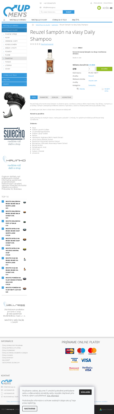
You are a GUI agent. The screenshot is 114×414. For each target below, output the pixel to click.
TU (34, 403)
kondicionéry (11, 44)
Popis (34, 97)
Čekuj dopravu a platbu (99, 402)
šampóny (9, 58)
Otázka (82, 89)
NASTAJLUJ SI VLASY (39, 20)
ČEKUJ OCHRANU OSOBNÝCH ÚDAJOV (15, 353)
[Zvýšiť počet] (96, 68)
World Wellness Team (11, 397)
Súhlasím (85, 392)
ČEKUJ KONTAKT (7, 358)
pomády (8, 51)
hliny (7, 37)
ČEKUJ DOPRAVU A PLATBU (11, 348)
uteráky (8, 65)
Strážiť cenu (107, 90)
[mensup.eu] (20, 11)
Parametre (44, 97)
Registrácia (108, 3)
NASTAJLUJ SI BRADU (18, 20)
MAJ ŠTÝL (75, 20)
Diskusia (55, 97)
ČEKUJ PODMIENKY (8, 350)
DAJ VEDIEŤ (6, 360)
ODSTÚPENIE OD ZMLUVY (11, 363)
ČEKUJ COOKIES (7, 355)
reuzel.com (93, 81)
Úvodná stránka (4, 20)
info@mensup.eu (9, 387)
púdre (7, 55)
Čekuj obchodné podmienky (16, 402)
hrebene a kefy (11, 41)
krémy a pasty (10, 48)
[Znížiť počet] (96, 70)
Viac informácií (53, 395)
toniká (8, 62)
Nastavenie (29, 408)
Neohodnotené (47, 44)
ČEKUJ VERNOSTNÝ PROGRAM (12, 345)
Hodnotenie (66, 97)
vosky (7, 69)
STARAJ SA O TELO (59, 20)
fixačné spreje (11, 34)
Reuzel (91, 76)
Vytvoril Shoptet (107, 409)
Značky (6, 84)
